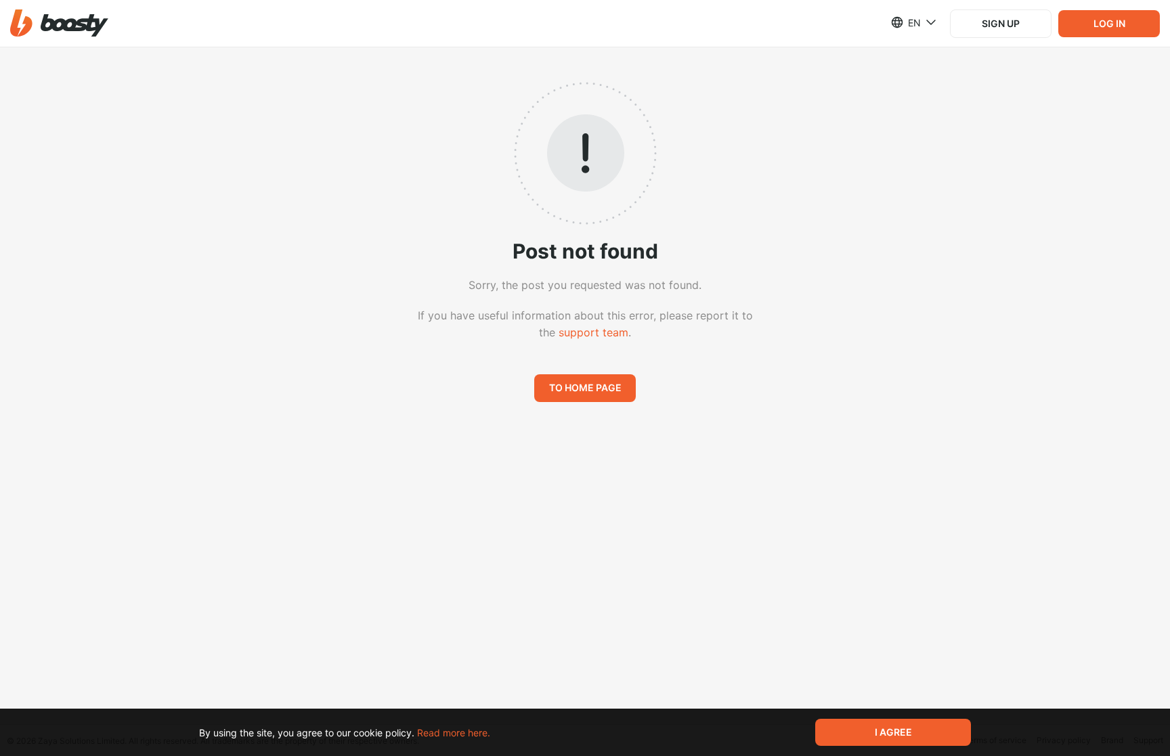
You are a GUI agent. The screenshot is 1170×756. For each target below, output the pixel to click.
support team (593, 332)
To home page (585, 387)
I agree (893, 732)
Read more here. (453, 732)
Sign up (1001, 23)
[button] (59, 23)
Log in (1109, 23)
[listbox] (905, 22)
